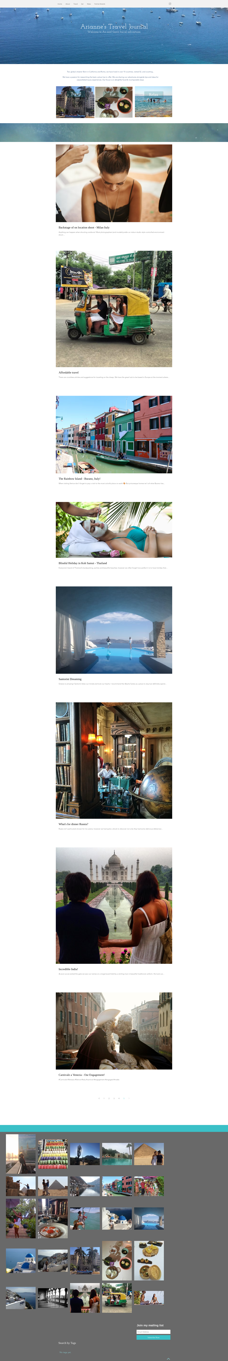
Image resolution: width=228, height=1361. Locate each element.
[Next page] (129, 1098)
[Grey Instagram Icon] (170, 3)
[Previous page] (99, 1098)
